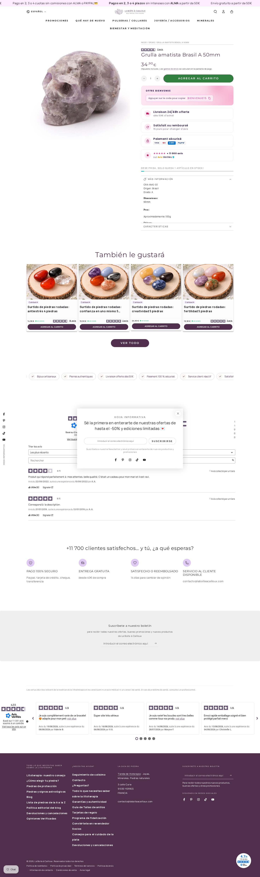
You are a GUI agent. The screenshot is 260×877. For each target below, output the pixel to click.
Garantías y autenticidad (89, 801)
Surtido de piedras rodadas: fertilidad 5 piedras (205, 309)
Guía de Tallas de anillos (88, 807)
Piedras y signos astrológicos (46, 791)
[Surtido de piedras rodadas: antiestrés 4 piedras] (52, 281)
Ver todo (130, 343)
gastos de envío (171, 68)
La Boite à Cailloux (44, 861)
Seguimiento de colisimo (88, 774)
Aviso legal (85, 870)
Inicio (144, 42)
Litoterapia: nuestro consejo (46, 775)
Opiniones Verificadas (41, 818)
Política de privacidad (60, 865)
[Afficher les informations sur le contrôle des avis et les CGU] (27, 721)
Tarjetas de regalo (84, 812)
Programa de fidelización (89, 818)
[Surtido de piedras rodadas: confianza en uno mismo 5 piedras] (104, 281)
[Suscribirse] (157, 643)
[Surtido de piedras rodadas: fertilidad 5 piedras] (208, 281)
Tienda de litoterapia (129, 773)
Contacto (78, 780)
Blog (29, 797)
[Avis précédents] (33, 718)
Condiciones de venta (66, 870)
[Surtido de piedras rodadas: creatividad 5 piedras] (156, 281)
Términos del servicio (84, 865)
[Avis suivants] (257, 718)
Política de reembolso (37, 865)
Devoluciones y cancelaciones (47, 813)
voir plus (71, 718)
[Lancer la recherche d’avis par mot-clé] (233, 460)
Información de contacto (41, 870)
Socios (76, 828)
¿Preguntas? (80, 785)
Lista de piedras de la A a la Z (46, 802)
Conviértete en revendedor (90, 823)
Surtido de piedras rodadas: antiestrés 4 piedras (49, 309)
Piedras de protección (42, 786)
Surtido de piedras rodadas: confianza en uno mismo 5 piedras (101, 309)
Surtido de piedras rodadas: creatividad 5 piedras (153, 309)
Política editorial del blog (44, 807)
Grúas (152, 42)
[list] (130, 572)
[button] (215, 11)
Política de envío (105, 865)
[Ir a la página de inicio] (130, 11)
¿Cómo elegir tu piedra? (43, 780)
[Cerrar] (177, 413)
